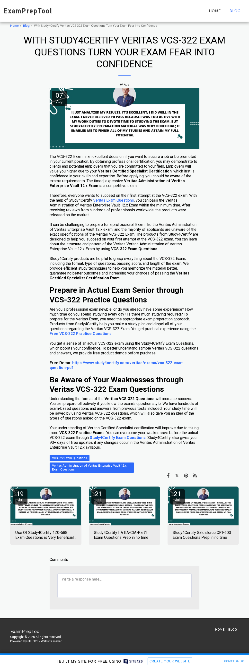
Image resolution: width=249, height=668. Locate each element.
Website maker (51, 641)
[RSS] (195, 475)
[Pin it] (186, 475)
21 (98, 496)
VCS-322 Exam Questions (69, 458)
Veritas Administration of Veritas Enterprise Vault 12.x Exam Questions (89, 467)
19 (20, 496)
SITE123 (32, 641)
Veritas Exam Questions (113, 200)
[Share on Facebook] (168, 475)
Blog (26, 25)
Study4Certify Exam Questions (118, 437)
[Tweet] (177, 475)
